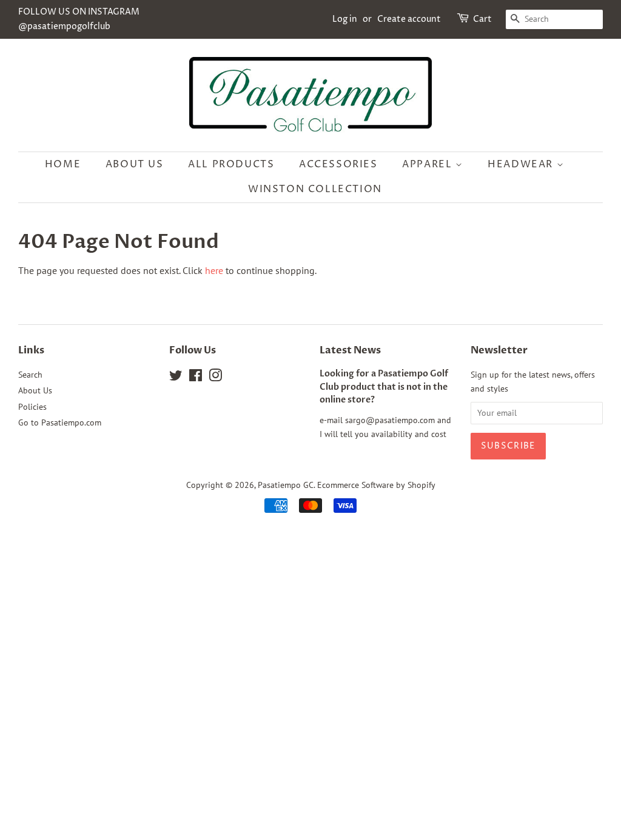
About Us (135, 164)
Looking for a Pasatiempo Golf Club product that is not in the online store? (384, 387)
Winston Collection (315, 189)
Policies (32, 406)
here (214, 270)
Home (63, 164)
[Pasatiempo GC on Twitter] (176, 377)
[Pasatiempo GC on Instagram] (215, 377)
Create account (409, 19)
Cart (482, 19)
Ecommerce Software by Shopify (376, 484)
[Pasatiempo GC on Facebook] (196, 377)
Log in (344, 19)
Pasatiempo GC (286, 484)
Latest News (350, 350)
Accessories (338, 164)
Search (30, 374)
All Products (231, 164)
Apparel (428, 164)
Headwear (522, 164)
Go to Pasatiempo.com (59, 422)
